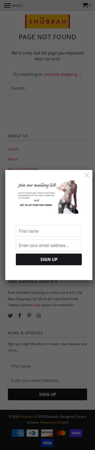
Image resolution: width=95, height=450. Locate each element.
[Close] (87, 175)
